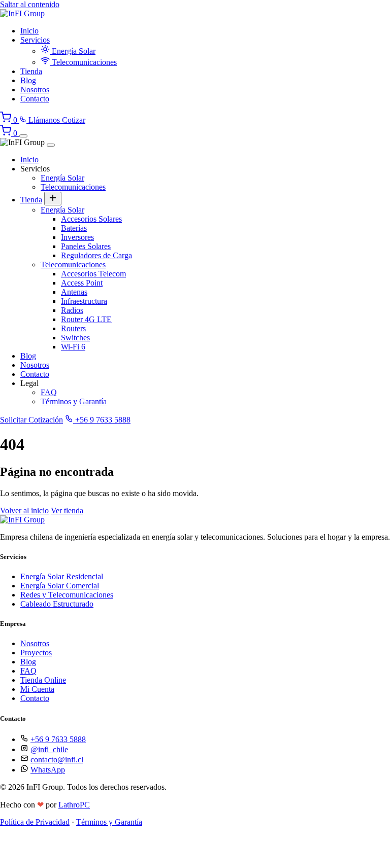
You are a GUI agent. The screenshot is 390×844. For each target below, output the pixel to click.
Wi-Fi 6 (73, 346)
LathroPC (74, 804)
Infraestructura (84, 301)
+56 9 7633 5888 (102, 419)
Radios (72, 310)
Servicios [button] (35, 40)
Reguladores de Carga (96, 255)
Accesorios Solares (91, 219)
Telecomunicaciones (83, 62)
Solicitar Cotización (31, 419)
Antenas (74, 292)
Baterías (74, 228)
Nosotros (34, 89)
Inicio (29, 30)
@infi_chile (49, 749)
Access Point (82, 282)
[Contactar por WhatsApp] (7, 839)
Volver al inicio (24, 510)
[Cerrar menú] (51, 145)
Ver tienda (67, 510)
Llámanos (44, 120)
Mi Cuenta (37, 689)
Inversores (77, 237)
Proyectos (36, 652)
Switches (75, 337)
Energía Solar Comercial (59, 585)
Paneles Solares (86, 246)
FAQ (49, 392)
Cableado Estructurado (56, 604)
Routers (73, 328)
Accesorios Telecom (93, 273)
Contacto (34, 98)
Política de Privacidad (35, 822)
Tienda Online (43, 680)
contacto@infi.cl (56, 759)
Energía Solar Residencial (61, 576)
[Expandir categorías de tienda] (52, 198)
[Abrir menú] (23, 135)
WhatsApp (47, 769)
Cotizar (73, 120)
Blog (28, 80)
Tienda (31, 71)
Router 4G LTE (86, 319)
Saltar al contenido (29, 4)
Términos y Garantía (74, 401)
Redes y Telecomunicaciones (66, 594)
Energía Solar (72, 51)
